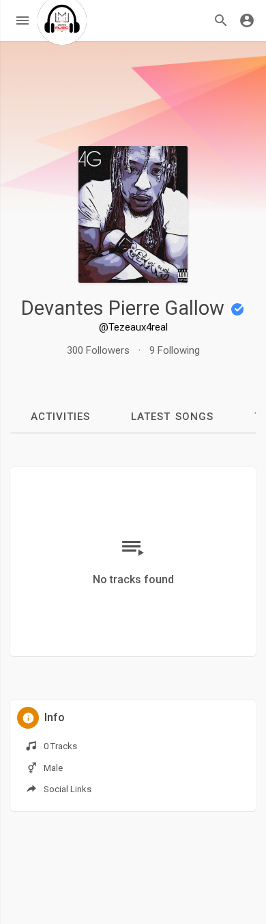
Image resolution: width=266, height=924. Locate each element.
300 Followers (98, 350)
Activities (60, 416)
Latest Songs (172, 416)
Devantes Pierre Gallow (125, 308)
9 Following (174, 350)
